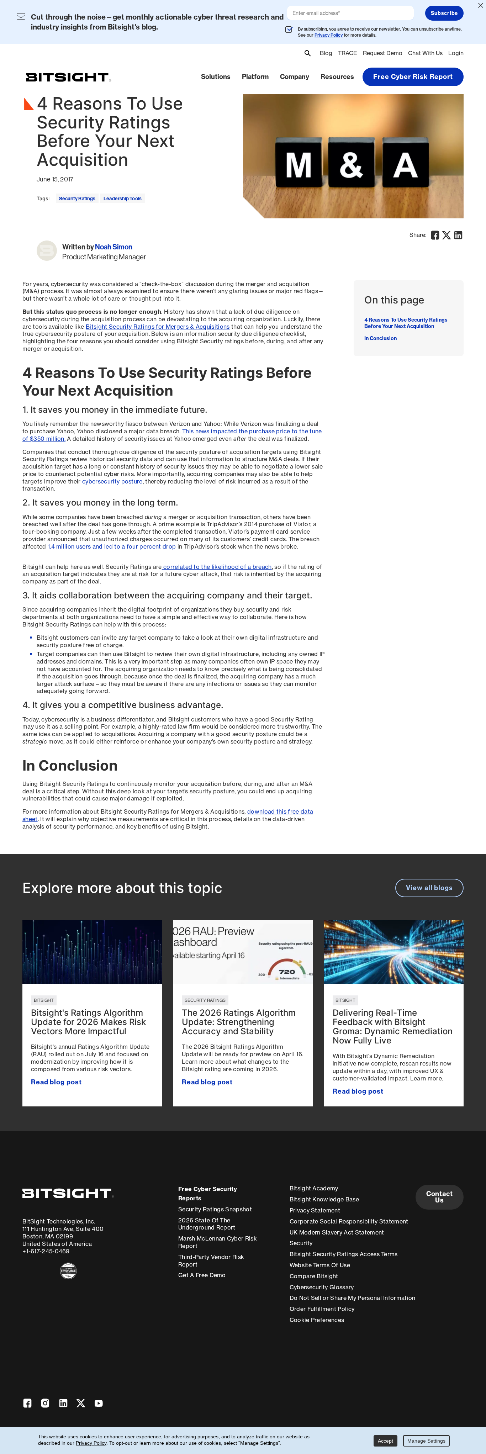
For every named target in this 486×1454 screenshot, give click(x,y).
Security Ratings (77, 198)
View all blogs (429, 888)
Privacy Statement (315, 1210)
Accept (385, 1441)
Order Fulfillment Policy (322, 1308)
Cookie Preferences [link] (317, 1319)
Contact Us (439, 1197)
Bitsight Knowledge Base (324, 1199)
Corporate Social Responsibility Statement (349, 1221)
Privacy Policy (329, 35)
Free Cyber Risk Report (413, 77)
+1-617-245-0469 (46, 1251)
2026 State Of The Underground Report (207, 1224)
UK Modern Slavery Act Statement (337, 1232)
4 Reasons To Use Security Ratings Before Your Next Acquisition (406, 322)
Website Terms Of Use (320, 1265)
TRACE (347, 53)
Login (456, 53)
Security (301, 1243)
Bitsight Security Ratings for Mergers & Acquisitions (158, 326)
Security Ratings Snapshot (215, 1209)
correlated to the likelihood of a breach (217, 566)
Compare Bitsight (314, 1276)
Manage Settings (426, 1441)
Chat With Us (425, 53)
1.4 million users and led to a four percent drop (111, 546)
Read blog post (56, 1082)
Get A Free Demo (202, 1275)
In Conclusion (380, 338)
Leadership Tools (123, 198)
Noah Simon (113, 246)
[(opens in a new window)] (68, 1271)
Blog (326, 53)
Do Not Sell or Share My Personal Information (353, 1297)
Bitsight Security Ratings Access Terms (344, 1254)
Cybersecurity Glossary (322, 1287)
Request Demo (382, 53)
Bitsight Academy (314, 1188)
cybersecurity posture (112, 481)
